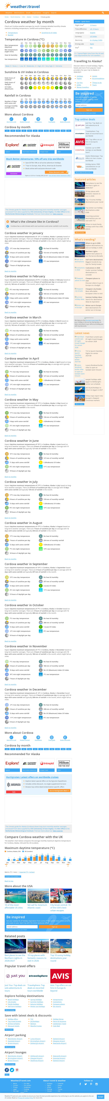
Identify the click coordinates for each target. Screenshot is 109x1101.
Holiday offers (13, 1019)
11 (28, 857)
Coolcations (57, 1002)
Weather (9, 13)
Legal (15, 1089)
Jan (7, 131)
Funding (26, 1089)
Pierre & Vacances (59, 1021)
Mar (18, 131)
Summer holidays (36, 1002)
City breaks (12, 1002)
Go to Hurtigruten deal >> (59, 791)
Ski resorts (57, 1006)
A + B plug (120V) (96, 40)
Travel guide (51, 122)
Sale (13, 792)
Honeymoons (58, 1000)
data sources (58, 214)
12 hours (93, 25)
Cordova (36, 17)
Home (7, 17)
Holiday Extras (58, 1019)
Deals (28, 13)
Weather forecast (25, 122)
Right (92, 44)
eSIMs (79, 85)
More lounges (10, 1064)
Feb (13, 131)
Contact (15, 1085)
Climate (49, 1091)
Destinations (19, 13)
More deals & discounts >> (84, 172)
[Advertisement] (73, 5)
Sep (52, 131)
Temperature (13, 33)
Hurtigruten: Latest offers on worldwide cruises (32, 777)
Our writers (27, 1085)
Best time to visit (11, 122)
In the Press (24, 1092)
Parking (49, 1089)
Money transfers (83, 87)
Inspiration (36, 13)
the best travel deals (92, 320)
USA (23, 17)
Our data (26, 1083)
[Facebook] (7, 1070)
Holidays (80, 76)
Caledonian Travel (59, 1024)
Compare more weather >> (12, 876)
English (92, 33)
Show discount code (56, 172)
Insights (46, 13)
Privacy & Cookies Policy (25, 1098)
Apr (24, 131)
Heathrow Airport (36, 1061)
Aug (46, 131)
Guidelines (27, 1087)
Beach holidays (13, 1000)
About (15, 1083)
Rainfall (10, 35)
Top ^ (7, 1074)
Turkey (60, 1089)
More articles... (80, 232)
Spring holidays (36, 1000)
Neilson (33, 1024)
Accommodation (98, 78)
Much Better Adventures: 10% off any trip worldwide (35, 158)
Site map (16, 1091)
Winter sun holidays (37, 1006)
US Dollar (93, 36)
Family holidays (13, 1004)
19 (53, 855)
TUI (31, 1019)
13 (25, 856)
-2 (6, 866)
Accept (100, 1097)
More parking (10, 1047)
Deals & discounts (65, 122)
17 (31, 855)
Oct (58, 131)
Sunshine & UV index (49, 33)
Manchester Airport (15, 1039)
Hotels (94, 76)
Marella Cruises (36, 1026)
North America (15, 17)
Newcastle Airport (59, 1043)
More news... (80, 404)
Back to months (10, 271)
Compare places (59, 1004)
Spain (59, 1087)
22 (42, 854)
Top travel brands (14, 1021)
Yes (91, 48)
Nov (63, 131)
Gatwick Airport (59, 1039)
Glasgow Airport (59, 1041)
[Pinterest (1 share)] (17, 1070)
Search (53, 13)
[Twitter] (12, 1070)
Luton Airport (35, 1039)
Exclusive (13, 174)
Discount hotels (13, 1026)
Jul (40, 131)
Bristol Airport (13, 1043)
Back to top (9, 881)
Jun (35, 131)
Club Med (56, 1026)
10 (20, 857)
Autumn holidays (36, 1004)
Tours (94, 85)
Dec (69, 131)
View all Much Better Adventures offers (59, 175)
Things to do (97, 83)
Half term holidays (14, 1006)
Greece (60, 1085)
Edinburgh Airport (37, 1043)
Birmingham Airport (37, 1041)
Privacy (15, 1087)
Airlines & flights (14, 1024)
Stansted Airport (14, 1041)
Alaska (29, 17)
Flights (79, 78)
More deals (9, 1030)
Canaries (60, 1083)
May (29, 131)
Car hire (80, 83)
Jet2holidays (34, 1021)
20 (36, 855)
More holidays (10, 1010)
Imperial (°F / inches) (26, 872)
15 (34, 856)
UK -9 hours (94, 29)
